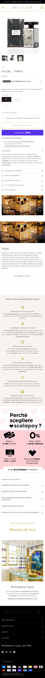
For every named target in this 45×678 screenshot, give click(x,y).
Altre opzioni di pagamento (12, 138)
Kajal (3, 67)
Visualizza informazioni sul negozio (17, 146)
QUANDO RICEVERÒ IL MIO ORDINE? (15, 485)
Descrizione (6, 151)
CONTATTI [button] (5, 632)
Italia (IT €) (7, 661)
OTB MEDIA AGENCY (18, 675)
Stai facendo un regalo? (14, 185)
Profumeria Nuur (10, 673)
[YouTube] (14, 652)
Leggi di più (6, 165)
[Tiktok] (6, 652)
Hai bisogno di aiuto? (12, 180)
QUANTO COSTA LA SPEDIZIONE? (14, 491)
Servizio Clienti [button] (8, 626)
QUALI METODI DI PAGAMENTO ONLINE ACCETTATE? (16, 499)
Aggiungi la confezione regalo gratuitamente (22, 118)
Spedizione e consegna (13, 170)
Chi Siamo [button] (5, 638)
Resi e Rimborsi (10, 190)
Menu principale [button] (8, 620)
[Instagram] (10, 652)
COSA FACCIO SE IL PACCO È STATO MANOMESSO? (20, 512)
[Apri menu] (5, 7)
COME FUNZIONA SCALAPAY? (13, 506)
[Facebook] (3, 652)
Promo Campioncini (12, 175)
